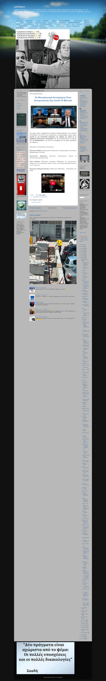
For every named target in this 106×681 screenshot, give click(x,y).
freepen (18, 107)
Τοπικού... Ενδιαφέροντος (73, 26)
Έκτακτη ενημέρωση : (85, 276)
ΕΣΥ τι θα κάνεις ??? (85, 531)
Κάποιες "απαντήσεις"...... (85, 484)
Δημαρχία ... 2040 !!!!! (85, 568)
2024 (82, 250)
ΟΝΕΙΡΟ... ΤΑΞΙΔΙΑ (65, 24)
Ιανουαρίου (85, 632)
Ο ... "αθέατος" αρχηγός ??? (85, 587)
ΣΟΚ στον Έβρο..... (84, 320)
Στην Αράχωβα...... (85, 361)
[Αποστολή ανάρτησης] (37, 195)
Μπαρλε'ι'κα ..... (85, 296)
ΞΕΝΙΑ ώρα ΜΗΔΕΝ (35, 215)
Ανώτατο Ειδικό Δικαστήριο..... (85, 480)
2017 (82, 638)
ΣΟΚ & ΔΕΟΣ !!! (85, 372)
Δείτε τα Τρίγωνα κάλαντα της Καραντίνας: (85, 341)
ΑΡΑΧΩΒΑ (45, 20)
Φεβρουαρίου (85, 629)
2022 (82, 254)
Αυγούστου (85, 617)
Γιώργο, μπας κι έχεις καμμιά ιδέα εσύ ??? (85, 604)
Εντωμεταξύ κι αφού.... (85, 414)
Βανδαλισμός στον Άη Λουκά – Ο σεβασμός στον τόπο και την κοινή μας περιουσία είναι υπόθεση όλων (84, 115)
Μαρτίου (84, 627)
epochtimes (19, 105)
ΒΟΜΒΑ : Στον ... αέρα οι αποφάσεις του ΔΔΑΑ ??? (85, 447)
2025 (82, 248)
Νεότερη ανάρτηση (35, 208)
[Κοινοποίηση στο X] (42, 195)
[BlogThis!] (40, 195)
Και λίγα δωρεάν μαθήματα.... (85, 400)
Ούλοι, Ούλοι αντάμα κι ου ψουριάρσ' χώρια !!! (85, 264)
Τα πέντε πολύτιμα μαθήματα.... (85, 357)
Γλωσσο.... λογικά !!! (84, 375)
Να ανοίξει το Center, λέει (41, 295)
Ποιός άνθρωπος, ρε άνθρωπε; (85, 548)
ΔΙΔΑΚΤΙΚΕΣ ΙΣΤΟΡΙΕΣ (40, 22)
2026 (82, 246)
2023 (82, 252)
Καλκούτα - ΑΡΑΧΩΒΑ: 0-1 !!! (85, 421)
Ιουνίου (84, 621)
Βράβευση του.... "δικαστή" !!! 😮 (42, 309)
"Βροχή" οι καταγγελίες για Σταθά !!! (85, 282)
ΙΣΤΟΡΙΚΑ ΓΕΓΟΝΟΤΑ (29, 24)
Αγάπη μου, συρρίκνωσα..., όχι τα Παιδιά (85, 563)
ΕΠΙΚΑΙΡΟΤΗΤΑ (74, 22)
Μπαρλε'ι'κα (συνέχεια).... (85, 294)
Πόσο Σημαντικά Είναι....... (85, 352)
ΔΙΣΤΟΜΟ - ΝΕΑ (84, 122)
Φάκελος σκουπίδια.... (85, 291)
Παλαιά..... (84, 270)
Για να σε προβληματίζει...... (85, 331)
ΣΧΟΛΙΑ (51, 26)
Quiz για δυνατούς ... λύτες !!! (85, 515)
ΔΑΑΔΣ (87, 21)
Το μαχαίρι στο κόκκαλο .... (85, 541)
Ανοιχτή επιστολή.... (85, 512)
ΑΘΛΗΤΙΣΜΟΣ (19, 20)
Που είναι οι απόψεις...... (85, 273)
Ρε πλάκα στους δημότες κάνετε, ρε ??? (85, 457)
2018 (82, 636)
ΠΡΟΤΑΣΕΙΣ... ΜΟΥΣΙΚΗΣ (38, 26)
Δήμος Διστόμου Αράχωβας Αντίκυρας (85, 500)
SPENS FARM (43, 28)
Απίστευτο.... (85, 317)
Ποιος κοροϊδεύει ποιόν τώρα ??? (85, 475)
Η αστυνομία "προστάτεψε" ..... (85, 305)
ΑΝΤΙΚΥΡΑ (38, 20)
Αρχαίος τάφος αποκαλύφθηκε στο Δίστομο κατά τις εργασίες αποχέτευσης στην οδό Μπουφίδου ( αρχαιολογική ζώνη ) (84, 128)
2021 (82, 255)
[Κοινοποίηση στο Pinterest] (45, 195)
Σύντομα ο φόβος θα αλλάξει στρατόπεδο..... (85, 557)
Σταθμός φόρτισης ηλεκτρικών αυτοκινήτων (85, 572)
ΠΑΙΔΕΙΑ (73, 24)
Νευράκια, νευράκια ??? (85, 302)
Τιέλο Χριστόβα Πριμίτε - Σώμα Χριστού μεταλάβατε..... (85, 325)
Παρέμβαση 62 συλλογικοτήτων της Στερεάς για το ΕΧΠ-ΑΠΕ (84, 149)
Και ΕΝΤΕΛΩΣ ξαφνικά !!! (85, 471)
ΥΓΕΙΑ (85, 26)
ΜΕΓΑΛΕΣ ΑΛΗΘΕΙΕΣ (46, 24)
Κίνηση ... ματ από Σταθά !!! (85, 461)
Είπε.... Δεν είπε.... (53, 22)
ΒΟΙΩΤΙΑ (54, 20)
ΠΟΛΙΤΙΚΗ (23, 26)
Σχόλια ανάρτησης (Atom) (41, 210)
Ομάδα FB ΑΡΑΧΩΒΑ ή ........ (85, 534)
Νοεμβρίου (84, 607)
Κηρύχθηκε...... (85, 363)
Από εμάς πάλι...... (84, 430)
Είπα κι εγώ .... (85, 490)
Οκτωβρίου (84, 610)
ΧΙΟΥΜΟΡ (20, 28)
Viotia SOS (82, 146)
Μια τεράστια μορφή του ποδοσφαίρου (85, 336)
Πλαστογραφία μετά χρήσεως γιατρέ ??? (85, 440)
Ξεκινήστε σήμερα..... (85, 436)
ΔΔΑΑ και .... (85, 380)
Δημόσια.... (84, 278)
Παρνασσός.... (85, 382)
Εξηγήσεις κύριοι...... (85, 464)
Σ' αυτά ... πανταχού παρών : (85, 452)
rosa (18, 101)
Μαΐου (84, 623)
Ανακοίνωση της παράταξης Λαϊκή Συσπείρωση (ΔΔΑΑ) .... (85, 506)
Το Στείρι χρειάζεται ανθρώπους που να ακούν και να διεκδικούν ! (84, 141)
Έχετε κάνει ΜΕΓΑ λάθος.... (84, 403)
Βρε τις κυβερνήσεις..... (85, 468)
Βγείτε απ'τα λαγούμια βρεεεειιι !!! (85, 521)
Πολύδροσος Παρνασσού (83, 111)
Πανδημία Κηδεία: (84, 417)
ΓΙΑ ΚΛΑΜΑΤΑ (64, 21)
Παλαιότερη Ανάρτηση (69, 208)
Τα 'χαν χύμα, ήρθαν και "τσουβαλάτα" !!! (85, 426)
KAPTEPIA (82, 95)
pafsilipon (19, 6)
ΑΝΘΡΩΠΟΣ (29, 20)
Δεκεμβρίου (85, 259)
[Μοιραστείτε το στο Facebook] (43, 195)
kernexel (18, 108)
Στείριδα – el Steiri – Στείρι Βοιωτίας (83, 137)
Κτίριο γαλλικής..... (85, 309)
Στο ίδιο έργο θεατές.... (85, 583)
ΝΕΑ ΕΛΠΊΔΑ (58, 24)
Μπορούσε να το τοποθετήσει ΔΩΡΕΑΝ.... (85, 526)
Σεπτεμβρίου (85, 613)
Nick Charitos (84, 237)
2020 (82, 257)
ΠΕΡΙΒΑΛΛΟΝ (79, 24)
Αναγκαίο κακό (85, 518)
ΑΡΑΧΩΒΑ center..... (84, 488)
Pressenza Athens (33, 28)
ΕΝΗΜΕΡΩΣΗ (62, 22)
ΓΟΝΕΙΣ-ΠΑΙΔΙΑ (78, 20)
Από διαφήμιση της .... (85, 538)
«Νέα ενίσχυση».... (85, 390)
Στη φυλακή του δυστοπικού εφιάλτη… (85, 552)
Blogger (60, 677)
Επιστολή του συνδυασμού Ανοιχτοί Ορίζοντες (85, 286)
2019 (82, 634)
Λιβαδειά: (84, 406)
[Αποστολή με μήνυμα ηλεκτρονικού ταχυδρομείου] (39, 195)
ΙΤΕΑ (37, 24)
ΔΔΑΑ (21, 22)
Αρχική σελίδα (52, 208)
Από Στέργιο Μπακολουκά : (85, 600)
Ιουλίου (84, 620)
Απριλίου (84, 625)
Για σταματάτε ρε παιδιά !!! (41, 316)
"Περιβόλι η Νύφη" (39, 302)
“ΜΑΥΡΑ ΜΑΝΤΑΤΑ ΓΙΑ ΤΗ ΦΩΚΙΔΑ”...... (85, 386)
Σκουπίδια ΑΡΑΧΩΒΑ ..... (85, 299)
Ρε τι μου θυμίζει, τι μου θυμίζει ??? (85, 494)
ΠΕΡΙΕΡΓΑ (87, 24)
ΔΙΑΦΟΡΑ (29, 22)
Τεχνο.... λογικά (60, 26)
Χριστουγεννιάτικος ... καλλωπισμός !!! (85, 410)
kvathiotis (19, 103)
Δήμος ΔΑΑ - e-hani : (85, 580)
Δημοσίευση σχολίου (36, 202)
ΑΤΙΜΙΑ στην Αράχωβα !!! (41, 287)
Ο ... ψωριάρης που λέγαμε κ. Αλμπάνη (85, 577)
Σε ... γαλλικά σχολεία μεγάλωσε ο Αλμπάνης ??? (85, 594)
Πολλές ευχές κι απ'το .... (85, 268)
